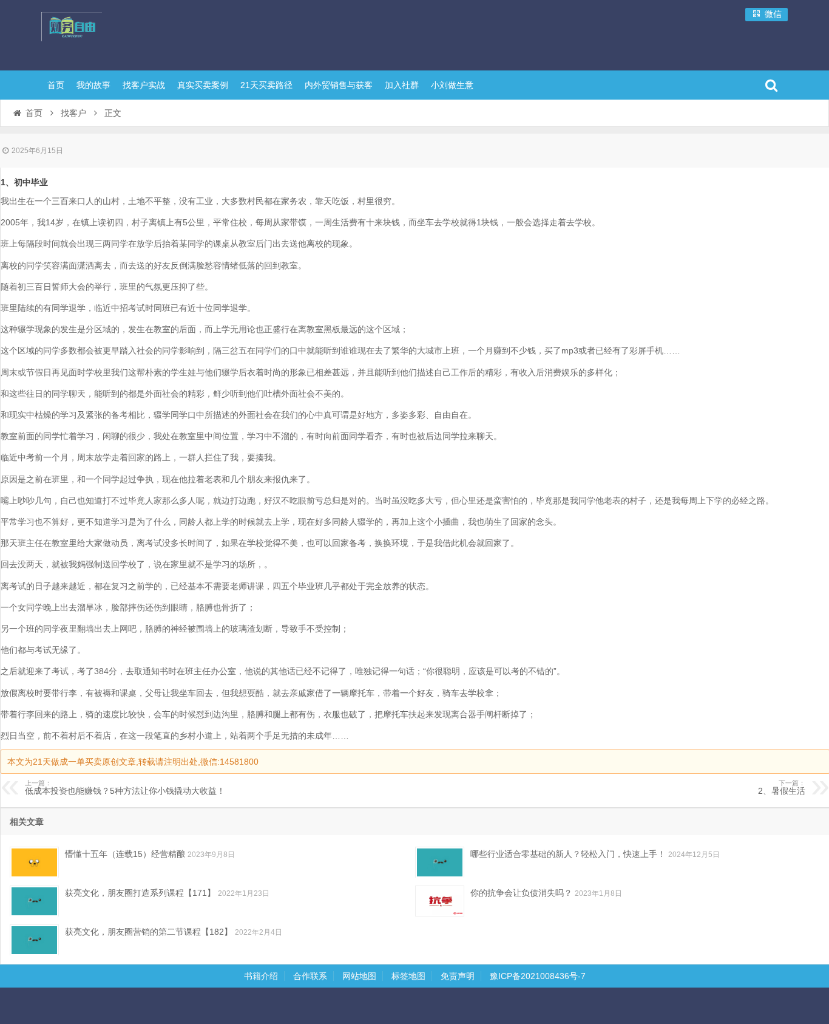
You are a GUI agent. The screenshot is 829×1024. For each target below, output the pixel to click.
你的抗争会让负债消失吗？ (521, 893)
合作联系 (310, 976)
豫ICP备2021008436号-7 (538, 976)
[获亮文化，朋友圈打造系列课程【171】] (34, 901)
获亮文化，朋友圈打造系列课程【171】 (140, 893)
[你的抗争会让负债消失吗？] (439, 901)
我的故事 (93, 85)
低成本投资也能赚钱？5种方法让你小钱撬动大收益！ (125, 788)
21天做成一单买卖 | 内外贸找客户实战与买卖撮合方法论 (120, 33)
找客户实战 (144, 85)
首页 (55, 85)
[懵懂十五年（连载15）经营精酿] (34, 862)
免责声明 (458, 976)
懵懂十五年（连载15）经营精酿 (125, 854)
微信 (772, 14)
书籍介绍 (261, 976)
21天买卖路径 (266, 85)
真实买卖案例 (202, 85)
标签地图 (408, 976)
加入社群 (402, 85)
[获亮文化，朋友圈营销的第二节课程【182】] (34, 939)
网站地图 (359, 976)
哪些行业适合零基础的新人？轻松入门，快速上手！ (568, 854)
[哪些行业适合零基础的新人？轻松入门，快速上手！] (439, 862)
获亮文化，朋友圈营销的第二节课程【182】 (148, 932)
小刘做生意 (452, 85)
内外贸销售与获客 (339, 85)
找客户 (73, 113)
